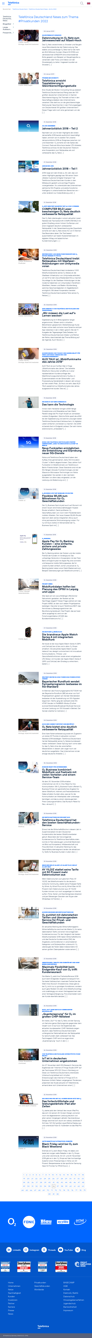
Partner (11, 1303)
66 (31, 1190)
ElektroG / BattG (70, 1293)
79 (84, 1190)
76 (72, 1190)
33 (83, 1178)
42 (58, 1182)
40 (49, 1182)
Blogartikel (7, 24)
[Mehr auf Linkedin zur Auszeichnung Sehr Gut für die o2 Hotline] (43, 1267)
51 (32, 1186)
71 (52, 1190)
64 (23, 1190)
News (10, 1314)
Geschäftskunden (42, 1286)
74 (64, 1190)
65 (27, 1190)
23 (41, 1178)
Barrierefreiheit (70, 1307)
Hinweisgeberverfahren (73, 1300)
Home (10, 1282)
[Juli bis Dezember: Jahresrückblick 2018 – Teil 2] (50, 137)
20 (28, 1178)
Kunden (11, 1296)
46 (75, 1182)
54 (45, 1186)
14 (68, 1175)
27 (58, 1178)
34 (24, 1182)
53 (41, 1186)
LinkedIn (17, 1250)
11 (56, 1175)
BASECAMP (68, 1282)
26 (53, 1178)
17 (79, 1175)
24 (45, 1178)
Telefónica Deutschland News (38, 9)
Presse (11, 1310)
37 (37, 1182)
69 (44, 1190)
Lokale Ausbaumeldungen (9, 28)
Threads (52, 1250)
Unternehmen (14, 1286)
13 (64, 1175)
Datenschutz (69, 1296)
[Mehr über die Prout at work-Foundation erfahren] (83, 1267)
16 (75, 1175)
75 (68, 1190)
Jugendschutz (69, 1303)
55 (49, 1186)
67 (35, 1190)
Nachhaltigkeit (14, 1293)
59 (66, 1186)
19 (24, 1178)
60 (71, 1186)
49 (24, 1186)
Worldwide (39, 1289)
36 (33, 1182)
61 (75, 1186)
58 (62, 1186)
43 (62, 1182)
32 (79, 1178)
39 (45, 1182)
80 (49, 1194)
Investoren (12, 1300)
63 (83, 1186)
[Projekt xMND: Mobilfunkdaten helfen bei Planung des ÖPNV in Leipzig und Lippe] (50, 599)
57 (58, 1186)
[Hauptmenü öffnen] (3, 3)
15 (71, 1175)
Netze (10, 1289)
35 (28, 1182)
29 (66, 1178)
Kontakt (66, 1289)
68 (39, 1190)
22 (36, 1178)
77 (76, 1190)
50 (28, 1186)
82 (58, 1194)
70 (48, 1190)
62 (79, 1186)
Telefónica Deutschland (19, 9)
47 (79, 1182)
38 (41, 1182)
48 (83, 1182)
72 (56, 1190)
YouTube (68, 1250)
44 (66, 1182)
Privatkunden (40, 1282)
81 (53, 1194)
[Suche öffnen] (82, 3)
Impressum (68, 1310)
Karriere (11, 1307)
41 (53, 1182)
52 (37, 1186)
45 (70, 1182)
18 (83, 1175)
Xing (83, 1250)
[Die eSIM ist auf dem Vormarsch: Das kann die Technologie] (50, 413)
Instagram (34, 1250)
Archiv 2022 (52, 9)
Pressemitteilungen (9, 33)
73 (60, 1190)
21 (32, 1178)
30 (70, 1178)
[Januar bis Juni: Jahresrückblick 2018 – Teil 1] (50, 177)
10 (53, 1175)
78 (80, 1190)
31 (74, 1178)
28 (62, 1178)
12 (60, 1175)
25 (49, 1178)
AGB (65, 1286)
